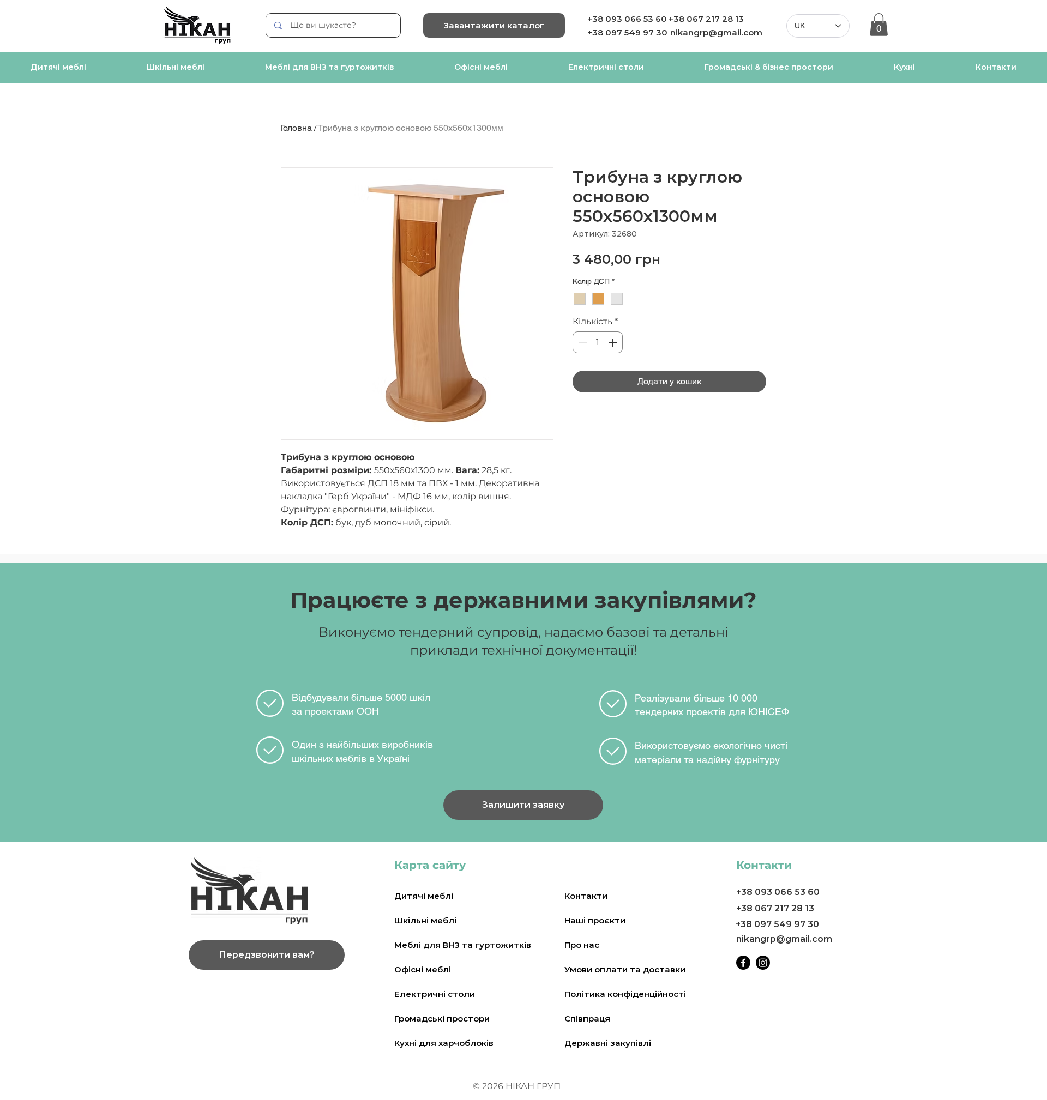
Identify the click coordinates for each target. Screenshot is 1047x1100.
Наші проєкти (594, 920)
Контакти (585, 896)
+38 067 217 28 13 (706, 19)
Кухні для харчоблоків (444, 1043)
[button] (878, 24)
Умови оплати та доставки (624, 969)
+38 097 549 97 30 (777, 924)
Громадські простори (442, 1018)
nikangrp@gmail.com (716, 32)
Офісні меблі (422, 969)
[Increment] (613, 342)
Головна (296, 128)
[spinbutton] (597, 342)
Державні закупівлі (607, 1043)
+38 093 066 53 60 (627, 19)
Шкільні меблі (425, 920)
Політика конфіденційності (625, 994)
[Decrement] (581, 342)
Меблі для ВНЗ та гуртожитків (462, 945)
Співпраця (587, 1018)
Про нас (581, 945)
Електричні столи (434, 994)
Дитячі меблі (423, 896)
